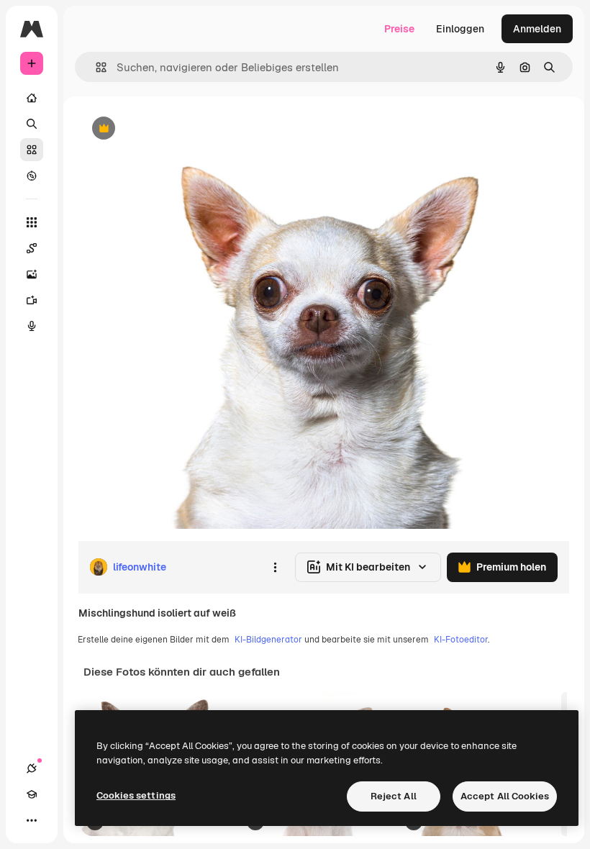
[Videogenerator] (31, 300)
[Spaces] (31, 248)
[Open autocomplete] (95, 67)
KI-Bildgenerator (268, 639)
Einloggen (460, 28)
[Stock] (31, 149)
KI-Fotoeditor (461, 639)
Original (170, 129)
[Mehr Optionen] (274, 567)
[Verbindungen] (31, 768)
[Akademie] (31, 794)
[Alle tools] (31, 222)
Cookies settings (136, 795)
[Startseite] (31, 97)
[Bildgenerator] (31, 274)
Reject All (394, 796)
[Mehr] (31, 820)
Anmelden (537, 28)
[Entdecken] (31, 175)
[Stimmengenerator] (31, 325)
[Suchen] (31, 123)
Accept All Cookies (504, 796)
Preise (399, 28)
